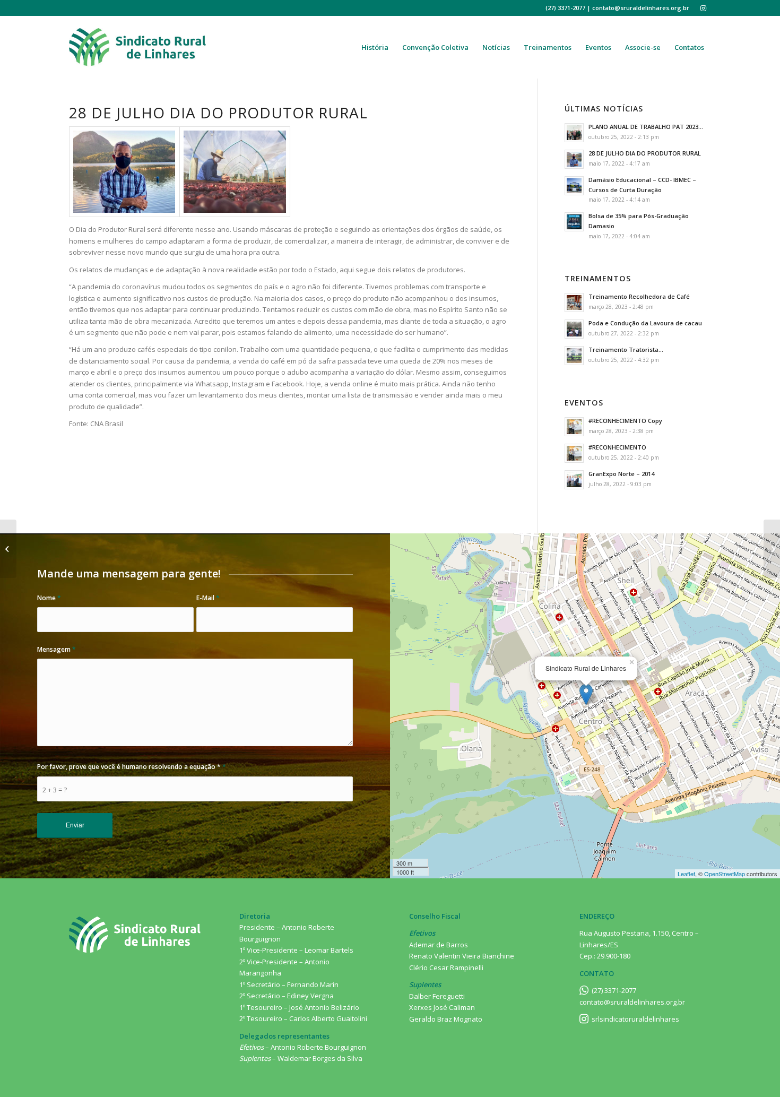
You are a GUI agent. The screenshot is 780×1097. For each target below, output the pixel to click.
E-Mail (208, 597)
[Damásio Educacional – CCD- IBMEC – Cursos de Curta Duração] (8, 549)
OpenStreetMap (724, 873)
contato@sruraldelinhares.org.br (632, 1002)
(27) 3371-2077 (614, 990)
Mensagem (56, 649)
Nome (49, 597)
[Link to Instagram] (703, 8)
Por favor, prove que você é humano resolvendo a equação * (131, 766)
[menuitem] (374, 47)
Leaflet (686, 873)
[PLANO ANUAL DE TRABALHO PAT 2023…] (772, 549)
